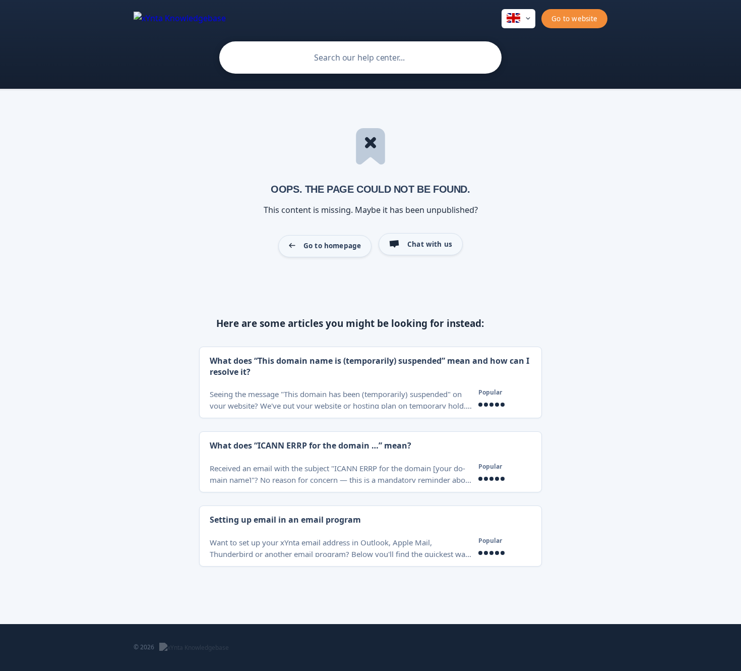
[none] (180, 17)
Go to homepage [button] (332, 245)
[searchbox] (360, 57)
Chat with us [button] (429, 244)
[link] (370, 383)
